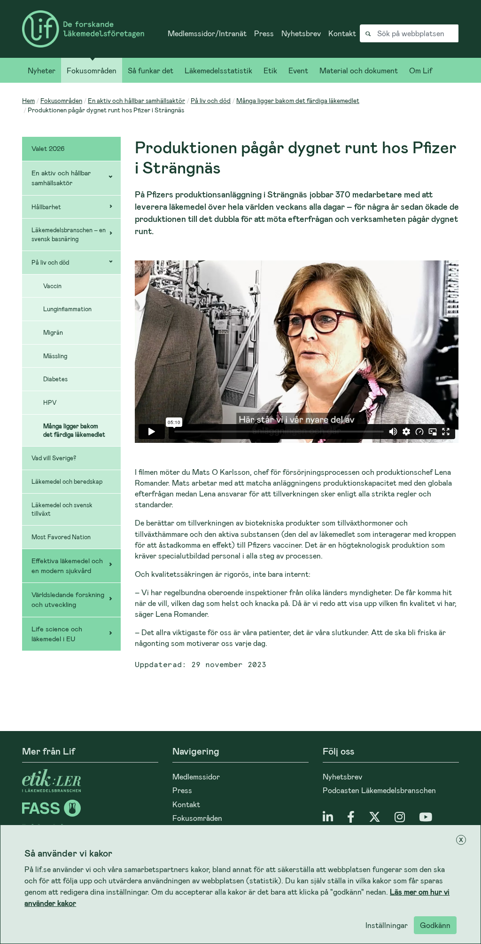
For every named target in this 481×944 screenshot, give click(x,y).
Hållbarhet (46, 207)
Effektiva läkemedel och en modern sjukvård (67, 565)
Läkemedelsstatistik (218, 70)
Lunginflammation (67, 309)
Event (298, 70)
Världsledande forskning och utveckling (67, 599)
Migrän (53, 332)
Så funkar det (150, 70)
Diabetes (55, 379)
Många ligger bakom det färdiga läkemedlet (297, 100)
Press (264, 33)
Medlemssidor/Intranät (207, 33)
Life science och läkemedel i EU (56, 634)
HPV (49, 402)
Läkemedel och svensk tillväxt (62, 509)
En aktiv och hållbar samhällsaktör (136, 100)
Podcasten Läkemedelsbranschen (379, 790)
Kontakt (342, 33)
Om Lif (420, 70)
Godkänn (435, 924)
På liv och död (211, 100)
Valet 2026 (48, 148)
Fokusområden (91, 70)
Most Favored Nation (61, 537)
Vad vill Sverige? (53, 458)
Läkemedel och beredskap (66, 481)
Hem (28, 100)
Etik (270, 70)
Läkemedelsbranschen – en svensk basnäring (68, 234)
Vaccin (52, 286)
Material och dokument (358, 70)
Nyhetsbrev (301, 33)
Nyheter (41, 70)
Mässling (55, 356)
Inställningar (386, 924)
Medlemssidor (196, 776)
